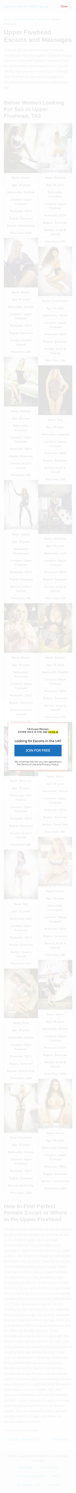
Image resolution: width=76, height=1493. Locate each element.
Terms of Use (28, 764)
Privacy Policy (50, 764)
